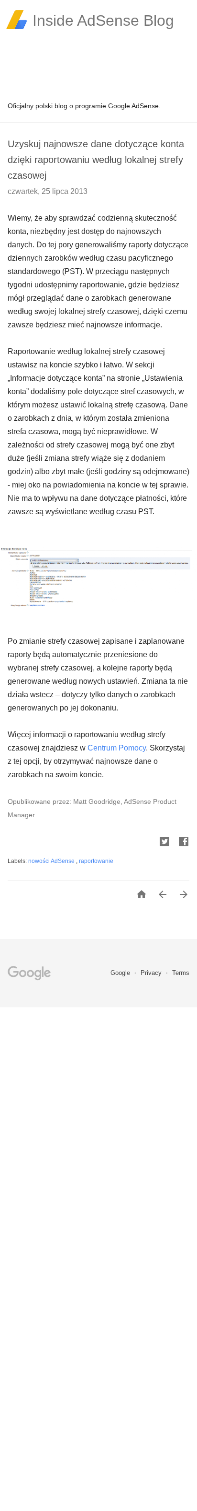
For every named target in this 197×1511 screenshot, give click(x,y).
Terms (180, 972)
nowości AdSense (52, 861)
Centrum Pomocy (117, 748)
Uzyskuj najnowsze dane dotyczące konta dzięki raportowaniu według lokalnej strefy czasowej (96, 160)
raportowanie (96, 861)
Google (121, 972)
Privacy (152, 972)
